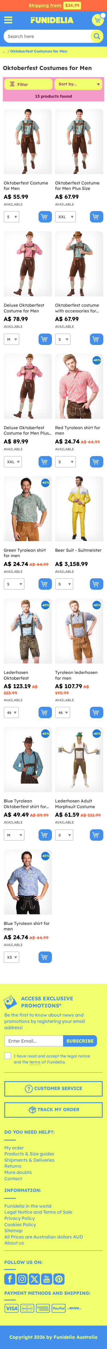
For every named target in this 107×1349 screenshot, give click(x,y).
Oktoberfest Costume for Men (26, 185)
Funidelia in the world (27, 1206)
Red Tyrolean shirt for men (77, 430)
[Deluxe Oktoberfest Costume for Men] (28, 264)
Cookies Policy (20, 1224)
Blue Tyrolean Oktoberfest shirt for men (25, 803)
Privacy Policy (19, 1218)
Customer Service (57, 1088)
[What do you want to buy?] (8, 20)
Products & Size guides (29, 1154)
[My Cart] (98, 20)
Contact (13, 1178)
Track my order (57, 1109)
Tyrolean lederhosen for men (76, 675)
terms (35, 1062)
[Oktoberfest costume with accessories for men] (79, 264)
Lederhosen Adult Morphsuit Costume (75, 803)
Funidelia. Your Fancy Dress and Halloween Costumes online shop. (52, 20)
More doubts (18, 1172)
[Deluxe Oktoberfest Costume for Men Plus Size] (28, 386)
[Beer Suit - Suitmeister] (79, 509)
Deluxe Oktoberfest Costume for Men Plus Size (26, 430)
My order (14, 1148)
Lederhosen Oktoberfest (16, 675)
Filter (22, 84)
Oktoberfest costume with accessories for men (77, 308)
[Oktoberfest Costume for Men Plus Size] (79, 141)
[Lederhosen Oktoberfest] (28, 631)
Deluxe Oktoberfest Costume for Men (24, 308)
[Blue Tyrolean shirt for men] (28, 882)
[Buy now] (45, 216)
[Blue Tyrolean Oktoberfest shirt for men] (28, 759)
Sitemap (13, 1230)
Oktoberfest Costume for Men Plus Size (77, 185)
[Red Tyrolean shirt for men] (79, 386)
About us (14, 1243)
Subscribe (80, 1041)
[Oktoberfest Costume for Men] (28, 141)
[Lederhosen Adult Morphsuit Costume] (79, 759)
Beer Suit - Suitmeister (78, 550)
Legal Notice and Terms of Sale (38, 1212)
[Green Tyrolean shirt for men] (28, 509)
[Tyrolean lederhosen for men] (79, 631)
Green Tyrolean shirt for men (25, 553)
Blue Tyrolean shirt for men (27, 926)
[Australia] (9, 1279)
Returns (12, 1166)
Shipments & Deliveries (29, 1160)
